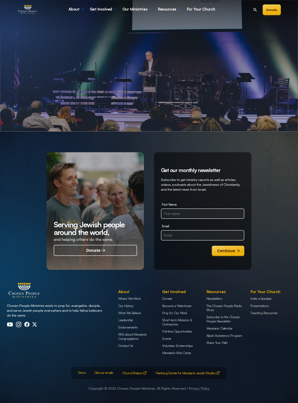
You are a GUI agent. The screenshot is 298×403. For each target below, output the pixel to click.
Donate (271, 10)
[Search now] (255, 10)
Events (166, 338)
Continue (226, 250)
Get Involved (101, 9)
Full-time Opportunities (177, 331)
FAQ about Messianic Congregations (132, 336)
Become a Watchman (176, 306)
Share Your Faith (217, 342)
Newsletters (214, 298)
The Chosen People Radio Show (224, 308)
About (74, 9)
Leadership (125, 320)
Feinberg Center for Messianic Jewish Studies (186, 373)
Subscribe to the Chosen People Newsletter (223, 319)
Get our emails (103, 373)
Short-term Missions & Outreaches (177, 322)
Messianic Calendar (219, 328)
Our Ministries (134, 9)
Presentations (259, 306)
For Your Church (201, 9)
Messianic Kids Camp (176, 353)
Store (82, 373)
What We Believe (129, 313)
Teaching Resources (264, 313)
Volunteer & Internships (177, 345)
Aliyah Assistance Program (224, 335)
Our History (126, 306)
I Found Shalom (132, 373)
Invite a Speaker (261, 298)
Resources (167, 9)
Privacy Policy (199, 388)
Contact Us (125, 345)
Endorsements (128, 327)
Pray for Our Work (174, 313)
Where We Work (129, 298)
